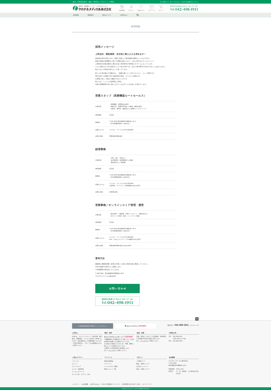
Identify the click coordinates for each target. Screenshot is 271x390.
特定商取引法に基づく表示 (131, 384)
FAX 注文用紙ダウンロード (190, 2)
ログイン (77, 384)
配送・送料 (108, 333)
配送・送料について (143, 364)
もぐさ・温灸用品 (78, 369)
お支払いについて (142, 366)
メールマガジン (175, 2)
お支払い (75, 333)
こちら (112, 350)
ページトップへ (197, 319)
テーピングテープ (78, 372)
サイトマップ (147, 384)
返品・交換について (143, 369)
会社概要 (172, 357)
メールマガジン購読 (111, 366)
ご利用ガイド (165, 2)
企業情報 (76, 15)
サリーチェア (76, 366)
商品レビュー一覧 (110, 369)
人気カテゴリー (77, 357)
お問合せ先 (172, 333)
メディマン (75, 361)
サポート (140, 357)
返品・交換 (140, 333)
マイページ (108, 357)
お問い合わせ (95, 384)
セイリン (75, 364)
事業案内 (90, 15)
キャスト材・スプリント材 (81, 374)
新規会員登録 (108, 361)
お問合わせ (123, 15)
